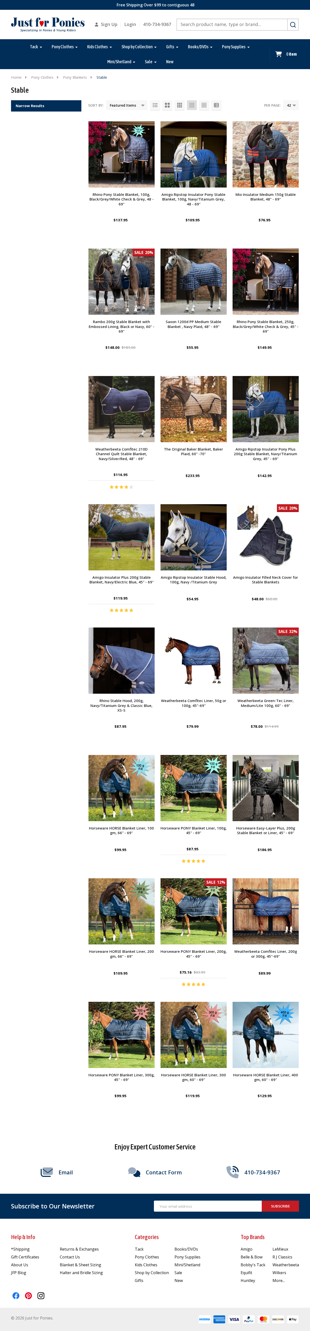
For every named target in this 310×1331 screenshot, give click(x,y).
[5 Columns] (204, 105)
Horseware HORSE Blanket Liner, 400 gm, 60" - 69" (265, 1077)
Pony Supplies (234, 46)
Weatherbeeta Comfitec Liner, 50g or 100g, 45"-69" (193, 703)
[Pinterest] (28, 1296)
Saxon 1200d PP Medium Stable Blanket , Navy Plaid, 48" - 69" (193, 324)
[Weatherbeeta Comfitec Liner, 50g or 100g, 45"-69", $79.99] (194, 661)
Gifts (170, 46)
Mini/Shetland (119, 61)
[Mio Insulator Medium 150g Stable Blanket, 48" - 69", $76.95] (266, 154)
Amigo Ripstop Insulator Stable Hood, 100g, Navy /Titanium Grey (193, 580)
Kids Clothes (97, 46)
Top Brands (253, 1237)
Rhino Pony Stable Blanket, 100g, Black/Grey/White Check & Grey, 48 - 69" (121, 199)
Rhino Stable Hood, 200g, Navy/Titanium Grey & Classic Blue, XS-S (121, 705)
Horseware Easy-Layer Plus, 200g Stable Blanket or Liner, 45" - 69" (265, 830)
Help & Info (23, 1237)
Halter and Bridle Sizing (81, 1272)
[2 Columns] (167, 105)
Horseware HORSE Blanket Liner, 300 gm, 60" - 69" (193, 1077)
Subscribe (280, 1206)
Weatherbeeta (286, 1265)
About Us (19, 1265)
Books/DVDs (198, 46)
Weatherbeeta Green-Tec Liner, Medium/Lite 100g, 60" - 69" (265, 703)
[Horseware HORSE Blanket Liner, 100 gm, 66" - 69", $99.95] (121, 788)
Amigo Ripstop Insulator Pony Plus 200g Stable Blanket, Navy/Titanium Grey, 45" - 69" (265, 454)
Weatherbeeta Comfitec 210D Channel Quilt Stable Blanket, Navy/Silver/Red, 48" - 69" (121, 454)
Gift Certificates (25, 1257)
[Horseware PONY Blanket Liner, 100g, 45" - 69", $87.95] (194, 788)
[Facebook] (16, 1296)
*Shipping (20, 1249)
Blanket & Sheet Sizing (80, 1265)
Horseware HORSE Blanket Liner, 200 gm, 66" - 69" (121, 954)
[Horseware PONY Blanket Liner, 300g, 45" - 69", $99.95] (121, 1035)
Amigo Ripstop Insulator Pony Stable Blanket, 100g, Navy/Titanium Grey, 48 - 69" (193, 199)
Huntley (248, 1280)
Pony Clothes (63, 46)
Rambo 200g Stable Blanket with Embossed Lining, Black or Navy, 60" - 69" (121, 326)
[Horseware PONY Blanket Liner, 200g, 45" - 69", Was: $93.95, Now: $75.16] (194, 911)
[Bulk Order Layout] (216, 105)
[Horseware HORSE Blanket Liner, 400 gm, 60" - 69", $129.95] (266, 1035)
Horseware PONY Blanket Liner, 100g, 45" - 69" (194, 830)
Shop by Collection (137, 46)
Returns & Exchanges (79, 1249)
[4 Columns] (192, 105)
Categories (147, 1237)
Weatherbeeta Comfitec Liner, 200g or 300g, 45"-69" (265, 954)
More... (279, 1280)
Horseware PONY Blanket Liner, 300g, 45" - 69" (121, 1077)
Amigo (246, 1249)
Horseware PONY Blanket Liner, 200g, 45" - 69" (194, 954)
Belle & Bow (251, 1257)
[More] (41, 46)
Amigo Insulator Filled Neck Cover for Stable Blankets (265, 580)
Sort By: (96, 105)
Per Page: (272, 105)
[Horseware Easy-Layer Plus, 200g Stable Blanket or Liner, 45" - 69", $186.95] (266, 788)
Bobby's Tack (253, 1265)
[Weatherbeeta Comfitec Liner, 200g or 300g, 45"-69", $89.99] (266, 911)
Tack (34, 46)
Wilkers (279, 1272)
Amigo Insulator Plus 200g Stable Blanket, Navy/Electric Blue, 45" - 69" (121, 580)
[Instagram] (41, 1296)
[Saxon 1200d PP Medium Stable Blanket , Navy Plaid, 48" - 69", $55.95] (194, 282)
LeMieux (280, 1249)
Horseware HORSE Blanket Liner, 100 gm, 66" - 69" (121, 830)
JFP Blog (18, 1272)
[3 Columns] (180, 105)
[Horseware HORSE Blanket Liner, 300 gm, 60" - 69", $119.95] (194, 1035)
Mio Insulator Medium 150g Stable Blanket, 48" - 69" (266, 197)
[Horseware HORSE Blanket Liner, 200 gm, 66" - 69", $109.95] (121, 911)
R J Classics (282, 1257)
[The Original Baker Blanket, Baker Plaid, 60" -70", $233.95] (194, 409)
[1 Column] (155, 105)
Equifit (246, 1272)
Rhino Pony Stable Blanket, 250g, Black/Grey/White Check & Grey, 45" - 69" (265, 326)
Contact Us (70, 1257)
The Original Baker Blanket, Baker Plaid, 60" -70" (193, 451)
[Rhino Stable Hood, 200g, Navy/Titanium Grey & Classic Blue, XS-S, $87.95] (121, 661)
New (170, 61)
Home (16, 77)
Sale (148, 61)
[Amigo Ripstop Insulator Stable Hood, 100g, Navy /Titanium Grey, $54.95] (194, 537)
